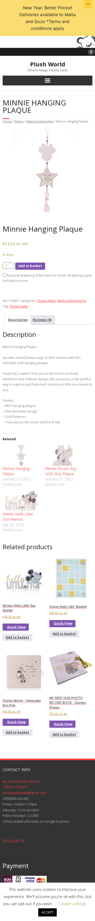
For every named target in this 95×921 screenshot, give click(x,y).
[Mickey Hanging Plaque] (21, 455)
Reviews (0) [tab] (42, 320)
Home (7, 121)
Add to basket (30, 266)
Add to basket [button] (17, 637)
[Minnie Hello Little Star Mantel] (21, 500)
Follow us (13, 840)
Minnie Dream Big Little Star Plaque (60, 471)
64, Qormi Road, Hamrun (21, 781)
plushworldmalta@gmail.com (24, 793)
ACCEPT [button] (47, 912)
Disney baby (19, 306)
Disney (19, 121)
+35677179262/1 (15, 787)
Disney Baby (46, 301)
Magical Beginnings (39, 121)
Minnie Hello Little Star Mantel (18, 516)
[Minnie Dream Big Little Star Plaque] (63, 455)
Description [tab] (18, 320)
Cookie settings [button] (73, 903)
